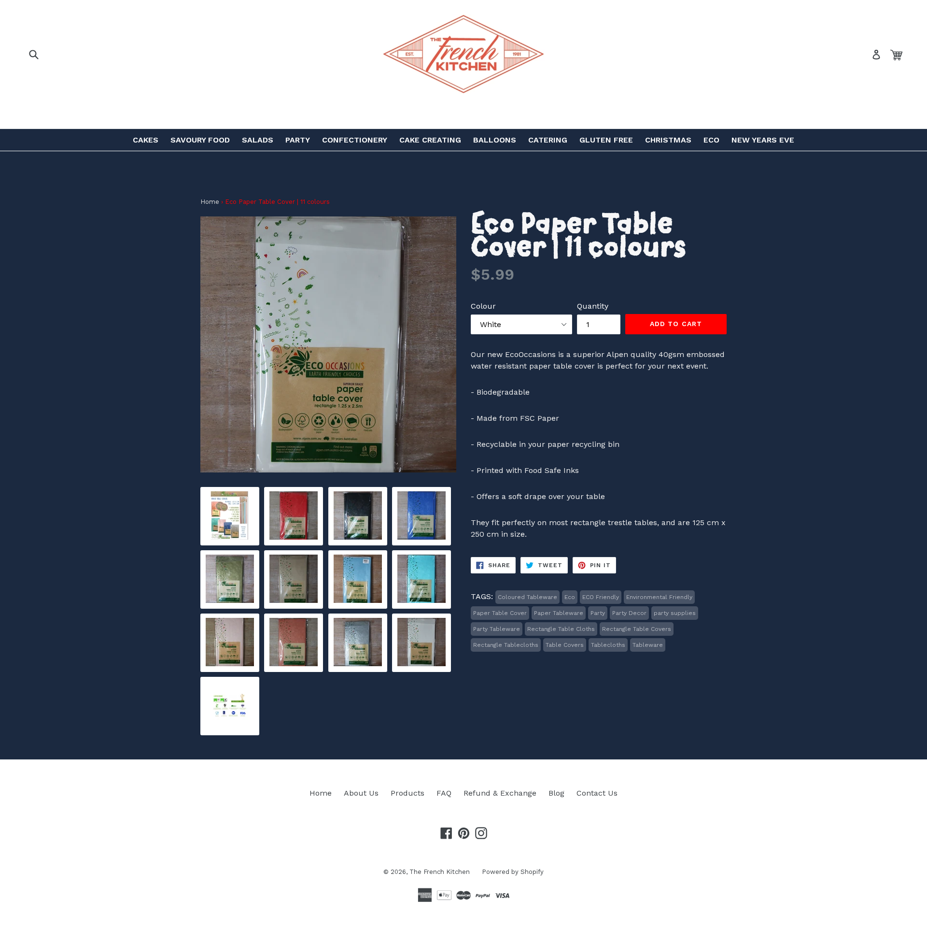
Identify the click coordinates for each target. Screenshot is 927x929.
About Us (361, 793)
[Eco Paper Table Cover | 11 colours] (230, 537)
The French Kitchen (439, 871)
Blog (556, 793)
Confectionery (354, 139)
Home (209, 201)
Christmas (668, 139)
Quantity (592, 306)
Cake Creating (430, 139)
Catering (547, 139)
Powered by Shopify (513, 871)
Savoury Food (200, 139)
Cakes (145, 139)
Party (297, 139)
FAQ (443, 793)
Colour (483, 306)
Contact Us (597, 793)
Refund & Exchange (500, 793)
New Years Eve (762, 139)
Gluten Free (606, 139)
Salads (257, 139)
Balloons (494, 139)
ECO (711, 139)
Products (407, 793)
